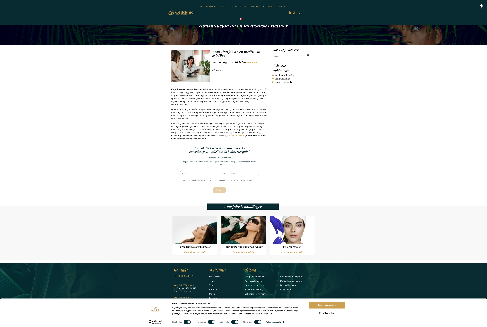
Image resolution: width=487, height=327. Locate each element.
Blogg (212, 294)
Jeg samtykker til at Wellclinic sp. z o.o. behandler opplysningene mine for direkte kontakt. (217, 180)
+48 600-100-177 (185, 276)
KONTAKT (280, 6)
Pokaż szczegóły (273, 322)
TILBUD (222, 6)
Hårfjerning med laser (255, 285)
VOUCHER (267, 6)
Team (212, 281)
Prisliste (213, 289)
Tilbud (212, 285)
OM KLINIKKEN (206, 6)
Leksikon (213, 298)
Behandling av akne (289, 285)
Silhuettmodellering (254, 289)
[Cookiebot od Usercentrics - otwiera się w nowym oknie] (155, 322)
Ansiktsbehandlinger (254, 281)
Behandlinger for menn (255, 294)
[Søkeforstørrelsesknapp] (308, 55)
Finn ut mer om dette (195, 251)
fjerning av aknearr (236, 135)
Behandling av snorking (291, 281)
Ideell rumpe (286, 289)
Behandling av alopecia (291, 276)
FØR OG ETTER (239, 6)
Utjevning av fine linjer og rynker (243, 246)
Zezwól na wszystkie (327, 305)
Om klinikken (215, 276)
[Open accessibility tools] (481, 6)
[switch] (211, 322)
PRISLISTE (254, 6)
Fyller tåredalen (292, 246)
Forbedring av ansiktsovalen (195, 246)
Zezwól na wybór (326, 313)
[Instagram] (294, 12)
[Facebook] (290, 12)
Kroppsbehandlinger (254, 276)
